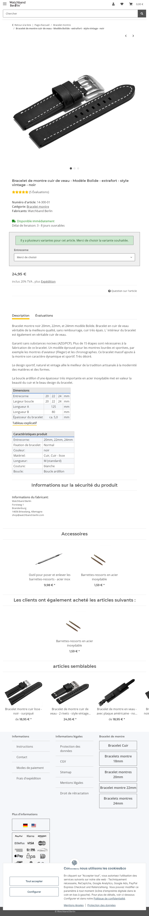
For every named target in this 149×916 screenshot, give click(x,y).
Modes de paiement (30, 768)
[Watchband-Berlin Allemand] (26, 825)
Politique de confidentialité (109, 898)
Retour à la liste (23, 25)
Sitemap (65, 772)
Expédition (48, 282)
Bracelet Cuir (118, 745)
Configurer (34, 891)
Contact (22, 757)
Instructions (25, 747)
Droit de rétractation (74, 793)
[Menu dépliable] (5, 2)
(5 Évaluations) (39, 192)
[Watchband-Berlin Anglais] (34, 825)
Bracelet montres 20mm (118, 774)
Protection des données (101, 905)
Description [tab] (20, 315)
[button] (113, 4)
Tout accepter (34, 881)
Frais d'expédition (29, 778)
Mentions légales (74, 905)
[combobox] (74, 257)
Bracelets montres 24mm (118, 800)
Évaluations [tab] (44, 315)
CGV (63, 761)
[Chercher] (142, 13)
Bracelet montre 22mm (118, 787)
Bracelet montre (38, 207)
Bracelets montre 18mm (118, 758)
